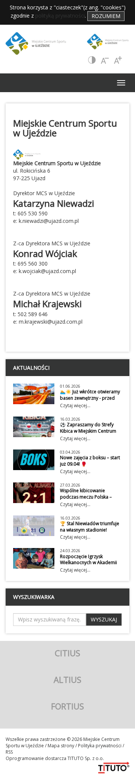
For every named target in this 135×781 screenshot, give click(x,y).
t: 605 (20, 213)
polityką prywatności (60, 15)
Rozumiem (106, 15)
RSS (9, 752)
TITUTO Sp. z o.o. (85, 758)
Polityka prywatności (100, 745)
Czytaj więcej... (75, 405)
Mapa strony (61, 745)
